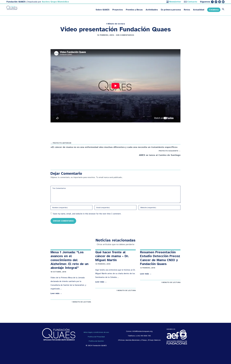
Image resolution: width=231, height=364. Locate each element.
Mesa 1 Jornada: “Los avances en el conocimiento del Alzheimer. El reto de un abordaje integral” (69, 260)
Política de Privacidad (96, 337)
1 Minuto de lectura (115, 24)
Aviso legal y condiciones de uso (96, 332)
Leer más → (56, 293)
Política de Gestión (96, 341)
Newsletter (175, 1)
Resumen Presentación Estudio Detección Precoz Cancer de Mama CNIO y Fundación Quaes (160, 258)
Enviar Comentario (63, 221)
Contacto (192, 1)
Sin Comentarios (125, 35)
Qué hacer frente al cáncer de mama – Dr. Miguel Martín (112, 256)
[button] (222, 10)
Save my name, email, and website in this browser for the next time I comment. (87, 214)
